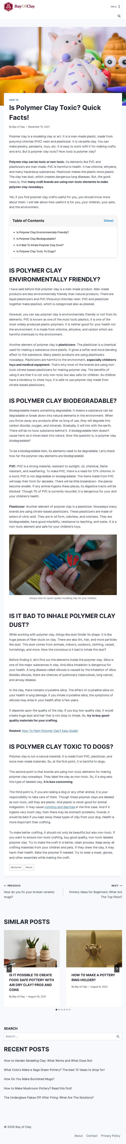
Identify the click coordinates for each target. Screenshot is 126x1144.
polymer (16, 867)
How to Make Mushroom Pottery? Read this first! (38, 1088)
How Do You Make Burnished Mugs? (29, 1079)
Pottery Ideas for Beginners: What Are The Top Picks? (95, 891)
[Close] (109, 220)
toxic (29, 867)
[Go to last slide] (9, 968)
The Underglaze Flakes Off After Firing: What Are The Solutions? (49, 1097)
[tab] (56, 1009)
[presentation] (32, 948)
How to (14, 100)
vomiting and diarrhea (59, 807)
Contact (92, 1135)
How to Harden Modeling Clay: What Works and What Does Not (48, 1060)
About (78, 1135)
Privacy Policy (110, 1135)
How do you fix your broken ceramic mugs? (29, 891)
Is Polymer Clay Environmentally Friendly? (43, 232)
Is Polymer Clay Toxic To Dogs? (36, 251)
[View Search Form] (119, 16)
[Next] (116, 968)
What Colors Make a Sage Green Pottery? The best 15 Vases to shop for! (54, 1070)
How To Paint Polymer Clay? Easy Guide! (50, 730)
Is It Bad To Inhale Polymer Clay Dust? (40, 245)
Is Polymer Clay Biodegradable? (36, 238)
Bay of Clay (18, 126)
